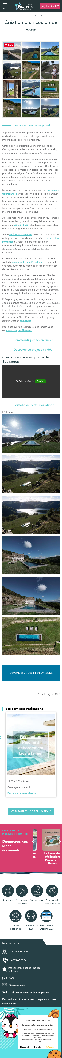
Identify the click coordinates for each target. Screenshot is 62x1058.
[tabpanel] (31, 754)
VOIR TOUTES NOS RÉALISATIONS (31, 811)
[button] (33, 841)
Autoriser (40, 381)
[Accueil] (24, 6)
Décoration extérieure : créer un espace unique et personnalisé (29, 1001)
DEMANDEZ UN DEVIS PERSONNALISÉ (31, 673)
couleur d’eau (21, 225)
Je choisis (38, 1047)
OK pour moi (51, 1047)
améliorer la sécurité (20, 235)
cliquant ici (26, 321)
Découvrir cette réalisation (21, 793)
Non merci (24, 1047)
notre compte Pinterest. (19, 330)
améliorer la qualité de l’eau (27, 262)
